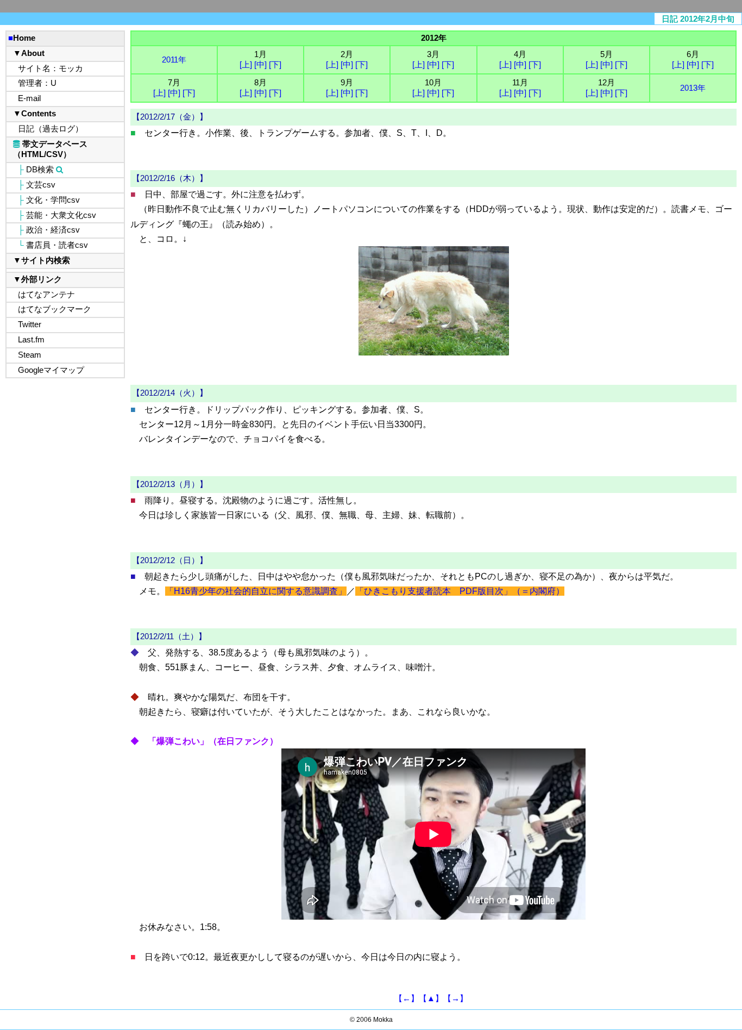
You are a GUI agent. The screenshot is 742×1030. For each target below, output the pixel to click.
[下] (275, 64)
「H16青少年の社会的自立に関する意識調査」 (256, 591)
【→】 (455, 998)
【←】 (406, 998)
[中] (260, 64)
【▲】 (431, 998)
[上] (246, 64)
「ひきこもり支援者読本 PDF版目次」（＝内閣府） (459, 591)
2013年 (693, 88)
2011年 (174, 59)
